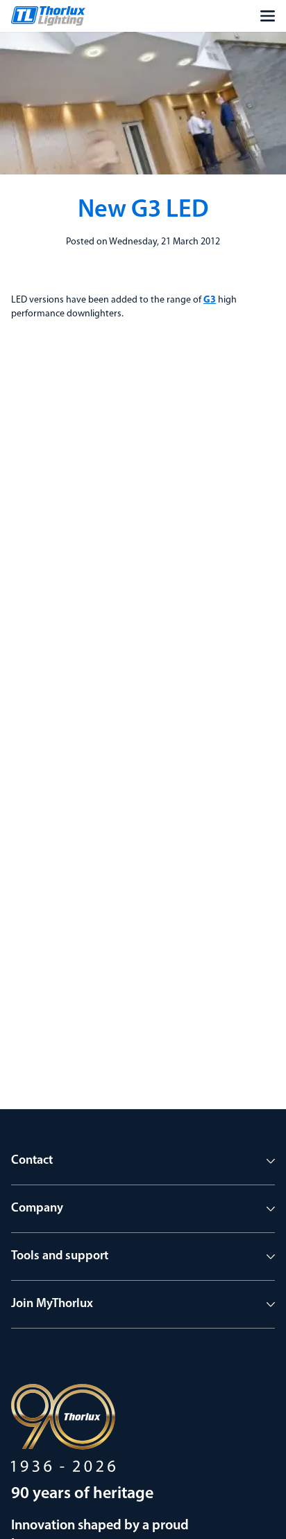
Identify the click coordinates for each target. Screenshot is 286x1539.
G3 (209, 300)
